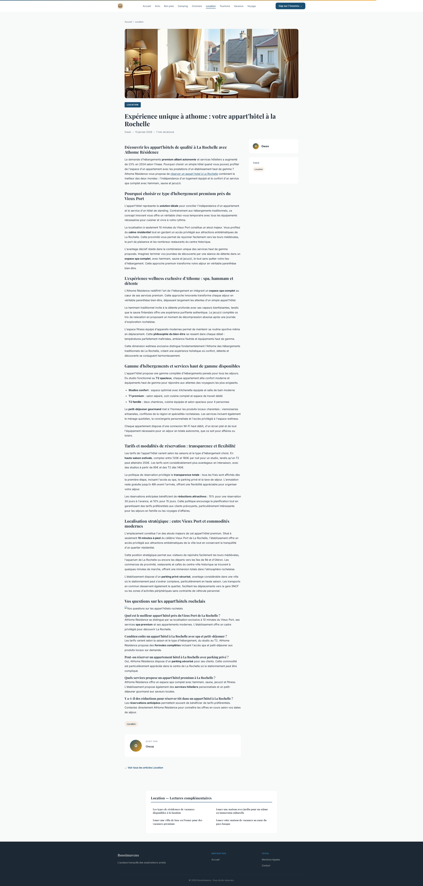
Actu (157, 5)
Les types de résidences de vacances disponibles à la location (173, 811)
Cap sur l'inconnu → (290, 5)
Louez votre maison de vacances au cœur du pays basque (241, 822)
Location (211, 5)
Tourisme (225, 5)
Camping (183, 5)
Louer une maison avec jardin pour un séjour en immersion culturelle (242, 811)
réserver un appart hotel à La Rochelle (194, 173)
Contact (266, 865)
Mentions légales (271, 859)
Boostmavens (128, 855)
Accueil (147, 5)
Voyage (251, 5)
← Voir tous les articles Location (144, 767)
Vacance (238, 5)
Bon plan (169, 5)
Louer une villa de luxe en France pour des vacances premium (177, 822)
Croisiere (197, 5)
